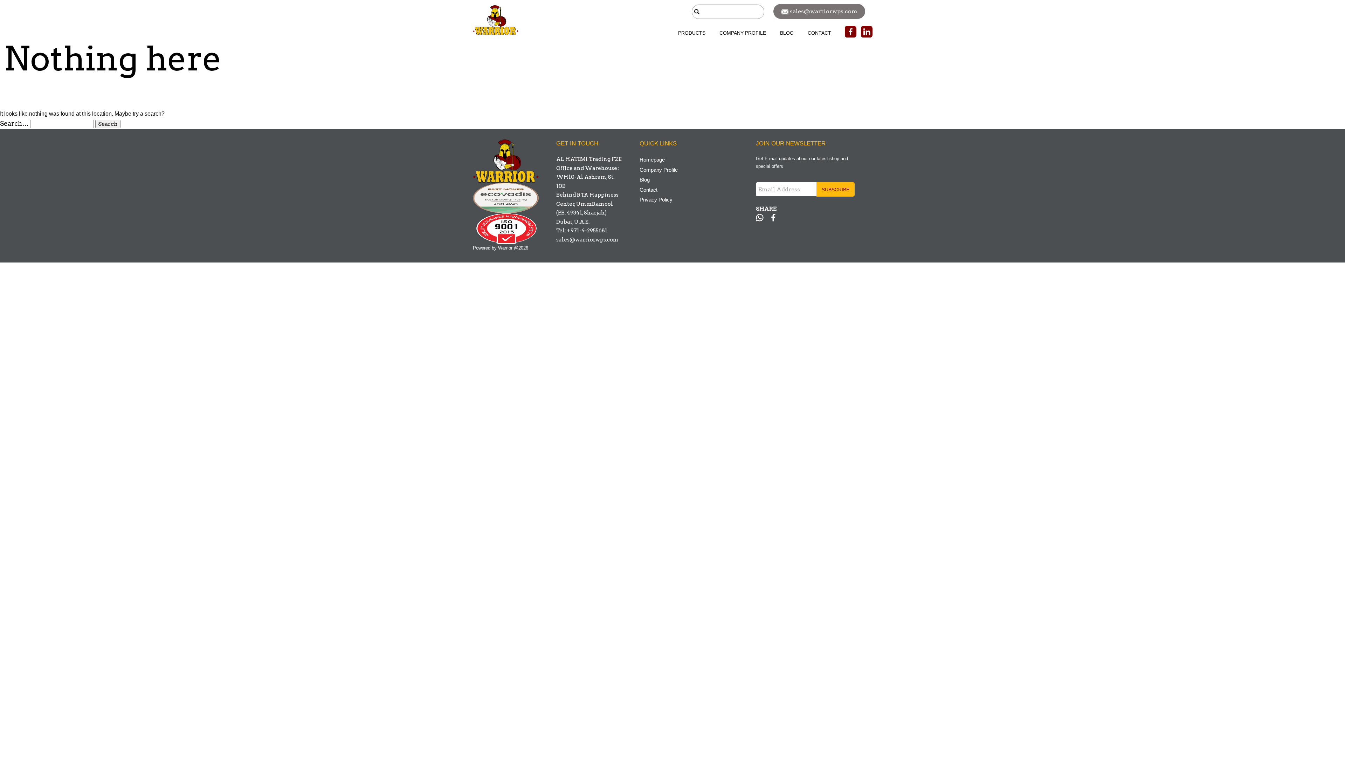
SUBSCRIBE (835, 189)
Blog (645, 180)
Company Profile (742, 33)
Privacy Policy (656, 200)
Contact (819, 33)
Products (691, 33)
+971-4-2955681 (587, 230)
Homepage (652, 160)
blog (787, 33)
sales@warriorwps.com (587, 240)
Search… (14, 123)
